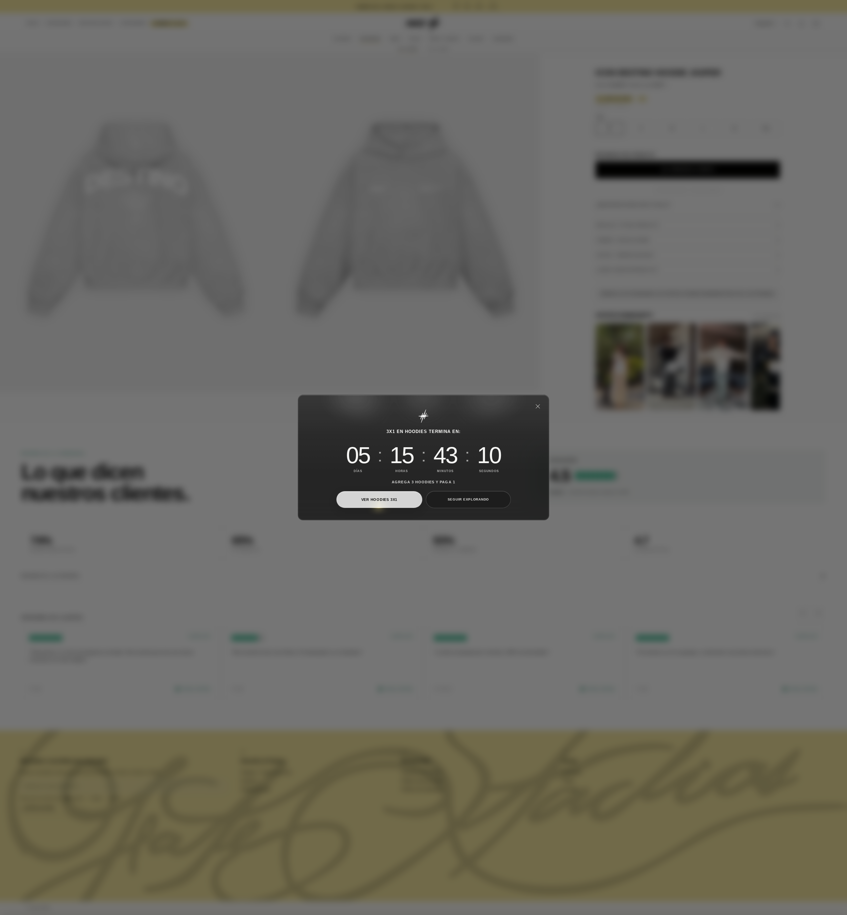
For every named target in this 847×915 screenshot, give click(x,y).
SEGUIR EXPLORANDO (468, 499)
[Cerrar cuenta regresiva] (537, 406)
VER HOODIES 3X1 (379, 500)
